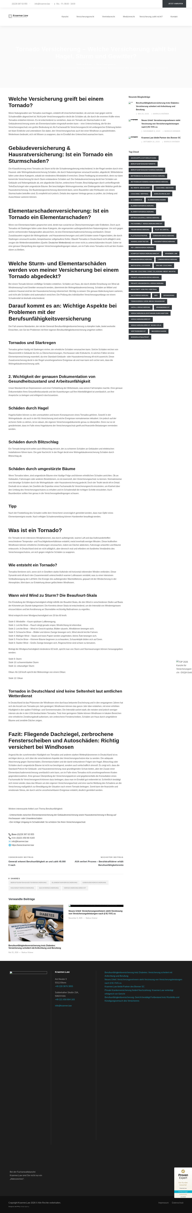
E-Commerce (136, 200)
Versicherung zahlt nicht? (151, 16)
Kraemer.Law (171, 253)
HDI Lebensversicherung (142, 247)
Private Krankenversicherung (145, 277)
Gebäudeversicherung (96, 68)
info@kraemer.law (42, 4)
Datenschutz (178, 1203)
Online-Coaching (164, 265)
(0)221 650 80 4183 (25, 838)
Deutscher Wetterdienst (59, 243)
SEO (156, 295)
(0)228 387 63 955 (19, 4)
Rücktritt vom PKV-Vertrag (144, 289)
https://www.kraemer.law (23, 845)
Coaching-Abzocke (165, 188)
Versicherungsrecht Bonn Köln (146, 325)
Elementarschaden (157, 200)
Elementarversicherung (142, 211)
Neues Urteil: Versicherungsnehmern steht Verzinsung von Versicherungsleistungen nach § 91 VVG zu (160, 123)
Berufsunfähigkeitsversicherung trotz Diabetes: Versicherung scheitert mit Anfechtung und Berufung (157, 106)
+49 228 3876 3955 (64, 986)
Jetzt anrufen (175, 4)
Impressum (163, 1203)
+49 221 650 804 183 (65, 999)
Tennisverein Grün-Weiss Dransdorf (148, 301)
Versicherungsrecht (85, 16)
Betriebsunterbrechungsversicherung (149, 182)
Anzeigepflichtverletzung (143, 158)
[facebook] (150, 4)
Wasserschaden (159, 331)
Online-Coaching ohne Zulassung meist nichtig (153, 271)
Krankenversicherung (141, 259)
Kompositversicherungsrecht (145, 253)
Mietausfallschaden (140, 265)
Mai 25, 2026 (13, 952)
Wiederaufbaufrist (140, 337)
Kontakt (174, 16)
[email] (146, 4)
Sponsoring (168, 295)
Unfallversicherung (140, 307)
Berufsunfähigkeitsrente (143, 164)
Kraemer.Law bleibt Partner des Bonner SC (161, 138)
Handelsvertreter (140, 241)
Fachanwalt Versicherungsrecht (146, 223)
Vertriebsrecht (108, 16)
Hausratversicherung (118, 68)
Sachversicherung (138, 68)
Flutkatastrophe (139, 235)
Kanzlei (65, 16)
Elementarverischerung (72, 68)
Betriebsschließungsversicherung (148, 176)
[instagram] (158, 4)
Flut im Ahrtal (162, 229)
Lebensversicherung (167, 259)
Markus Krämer (84, 64)
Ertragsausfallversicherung (145, 218)
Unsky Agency (25, 1206)
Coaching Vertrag (139, 194)
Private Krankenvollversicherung (147, 283)
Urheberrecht (163, 307)
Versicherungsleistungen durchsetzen (149, 313)
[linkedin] (154, 4)
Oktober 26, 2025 (151, 142)
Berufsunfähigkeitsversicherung (44, 68)
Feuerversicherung (140, 229)
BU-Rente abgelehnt (140, 188)
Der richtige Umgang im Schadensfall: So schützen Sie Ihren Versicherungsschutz (48, 822)
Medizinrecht (129, 16)
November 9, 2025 (75, 918)
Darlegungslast (162, 194)
